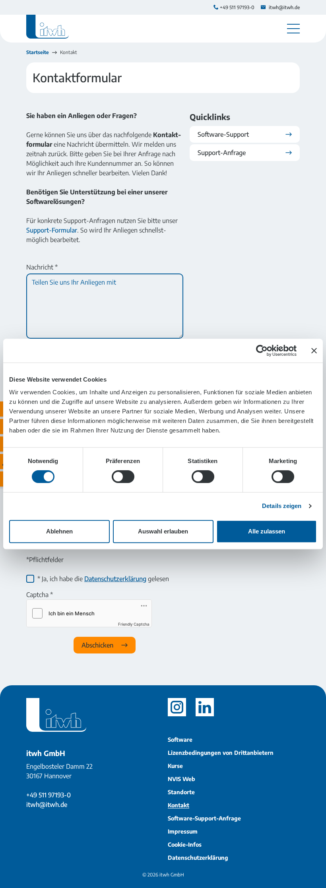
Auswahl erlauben (163, 531)
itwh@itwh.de (46, 805)
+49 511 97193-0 (48, 795)
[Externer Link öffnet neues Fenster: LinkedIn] (205, 707)
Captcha (39, 595)
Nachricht (42, 267)
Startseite (37, 52)
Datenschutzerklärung (115, 579)
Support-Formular (51, 230)
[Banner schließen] (314, 350)
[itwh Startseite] (47, 29)
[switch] (123, 476)
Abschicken (98, 645)
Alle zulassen (266, 531)
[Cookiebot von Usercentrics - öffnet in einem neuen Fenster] (262, 351)
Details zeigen (281, 505)
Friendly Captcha (133, 624)
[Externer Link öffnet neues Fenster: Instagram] (177, 707)
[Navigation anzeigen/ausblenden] (293, 29)
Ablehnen (59, 531)
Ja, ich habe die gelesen (103, 579)
